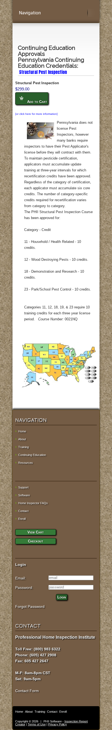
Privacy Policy (57, 724)
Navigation (30, 12)
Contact (23, 511)
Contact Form (27, 691)
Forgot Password (30, 606)
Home (22, 431)
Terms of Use (37, 724)
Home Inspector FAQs (33, 503)
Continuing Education (32, 455)
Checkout (35, 541)
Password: (24, 587)
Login (61, 597)
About (22, 439)
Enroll (22, 518)
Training (23, 447)
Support (23, 487)
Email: (20, 578)
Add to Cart (36, 102)
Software (24, 495)
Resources (25, 462)
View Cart (35, 532)
